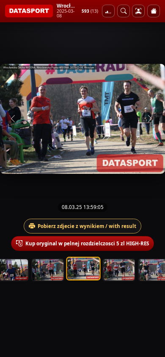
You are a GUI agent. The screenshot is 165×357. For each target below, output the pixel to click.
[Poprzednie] (14, 119)
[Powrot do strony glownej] (153, 11)
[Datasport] (29, 11)
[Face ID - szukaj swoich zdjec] (123, 11)
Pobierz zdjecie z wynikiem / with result (87, 226)
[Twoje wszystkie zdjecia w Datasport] (138, 11)
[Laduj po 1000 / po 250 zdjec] (108, 11)
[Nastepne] (151, 119)
